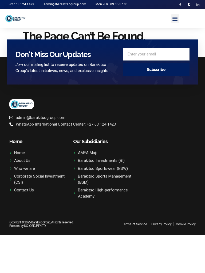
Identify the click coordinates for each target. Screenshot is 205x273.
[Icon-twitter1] (189, 4)
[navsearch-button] (189, 18)
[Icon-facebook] (180, 4)
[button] (175, 18)
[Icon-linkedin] (198, 4)
